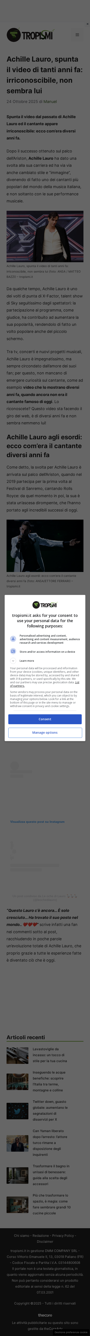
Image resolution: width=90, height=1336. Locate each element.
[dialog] (45, 668)
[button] (45, 661)
